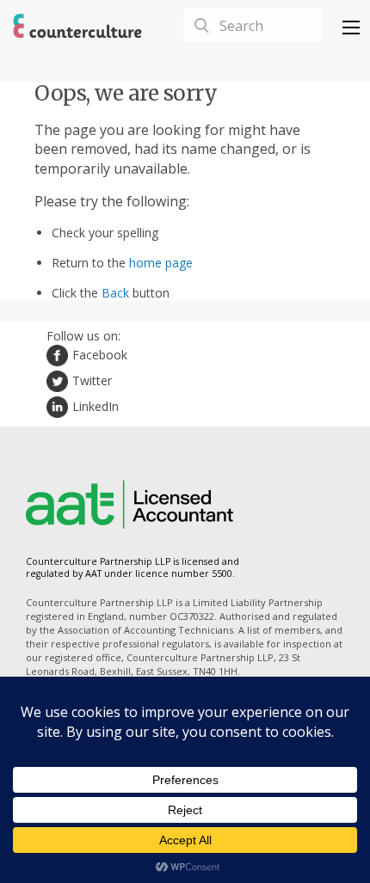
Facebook (99, 354)
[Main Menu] (351, 27)
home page (161, 262)
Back (115, 293)
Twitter (92, 380)
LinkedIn (95, 406)
